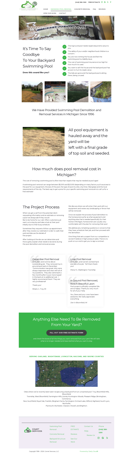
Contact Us (88, 426)
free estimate (28, 192)
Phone (101, 426)
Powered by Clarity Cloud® (89, 451)
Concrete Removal (57, 434)
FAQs (86, 431)
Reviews (74, 434)
